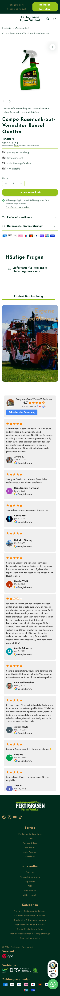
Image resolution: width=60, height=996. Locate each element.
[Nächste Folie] (9, 101)
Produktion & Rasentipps (30, 833)
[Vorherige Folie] (3, 101)
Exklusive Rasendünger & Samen (30, 915)
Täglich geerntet (45, 326)
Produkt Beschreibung (28, 296)
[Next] (48, 378)
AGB (30, 886)
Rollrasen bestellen (45, 7)
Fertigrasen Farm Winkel (22, 947)
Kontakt (30, 838)
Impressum (30, 881)
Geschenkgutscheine (30, 938)
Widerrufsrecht (30, 895)
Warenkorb (30, 847)
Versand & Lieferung (30, 876)
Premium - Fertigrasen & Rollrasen (30, 911)
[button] (3, 18)
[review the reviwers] (15, 463)
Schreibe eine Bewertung (22, 412)
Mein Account (30, 851)
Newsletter (30, 856)
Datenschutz (30, 890)
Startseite (6, 28)
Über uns (30, 872)
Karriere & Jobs (30, 842)
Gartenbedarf (22, 28)
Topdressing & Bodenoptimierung (30, 920)
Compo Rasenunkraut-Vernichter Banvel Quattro (25, 33)
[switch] (53, 975)
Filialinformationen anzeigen (18, 207)
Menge (5, 178)
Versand (16, 145)
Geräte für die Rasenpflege (30, 929)
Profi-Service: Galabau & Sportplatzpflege (30, 933)
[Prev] (33, 378)
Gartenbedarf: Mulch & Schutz (30, 924)
